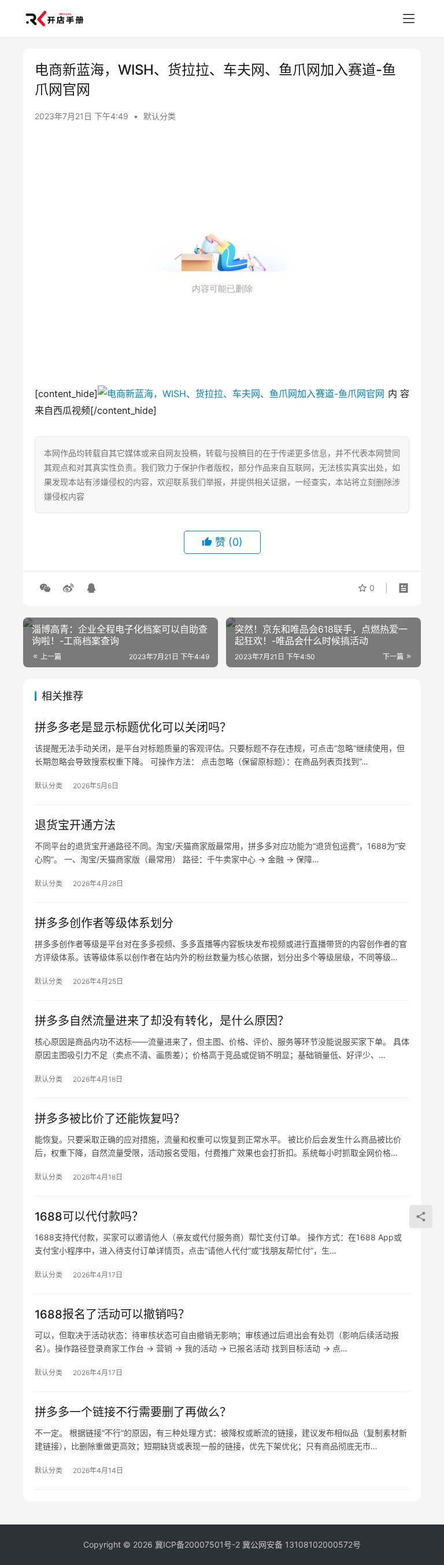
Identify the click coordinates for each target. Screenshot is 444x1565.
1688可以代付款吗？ (89, 1217)
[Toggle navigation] (409, 18)
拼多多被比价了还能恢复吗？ (110, 1119)
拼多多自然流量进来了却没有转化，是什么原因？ (162, 1021)
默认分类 (159, 116)
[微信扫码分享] (45, 588)
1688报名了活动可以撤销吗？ (112, 1314)
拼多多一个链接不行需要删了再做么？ (133, 1412)
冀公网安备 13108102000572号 (301, 1544)
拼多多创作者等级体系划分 (104, 923)
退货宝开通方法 (75, 825)
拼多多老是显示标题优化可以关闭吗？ (133, 727)
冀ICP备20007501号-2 (197, 1544)
